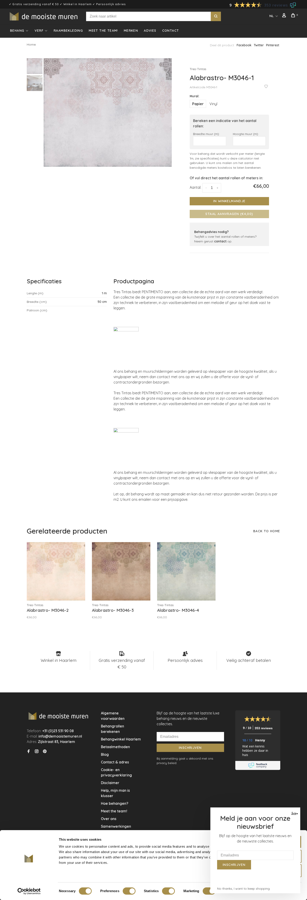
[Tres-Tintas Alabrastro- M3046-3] (121, 571)
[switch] (129, 891)
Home (31, 44)
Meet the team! (103, 31)
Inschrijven (190, 748)
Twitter (259, 45)
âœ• (294, 814)
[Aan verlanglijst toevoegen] (266, 86)
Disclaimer (110, 782)
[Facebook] (28, 751)
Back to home (266, 531)
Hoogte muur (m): (246, 134)
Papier (198, 104)
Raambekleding (68, 31)
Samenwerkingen (116, 826)
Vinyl (213, 104)
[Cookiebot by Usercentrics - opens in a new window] (29, 891)
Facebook (244, 45)
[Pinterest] (45, 751)
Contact (170, 31)
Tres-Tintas (198, 69)
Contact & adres (115, 762)
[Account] (284, 16)
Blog (105, 754)
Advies (150, 31)
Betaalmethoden (115, 747)
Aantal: (195, 187)
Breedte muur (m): (206, 134)
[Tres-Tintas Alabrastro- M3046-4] (186, 571)
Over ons (108, 818)
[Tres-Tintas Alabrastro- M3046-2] (56, 571)
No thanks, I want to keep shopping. (243, 889)
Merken (131, 31)
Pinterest (272, 45)
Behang (17, 31)
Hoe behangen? (114, 803)
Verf (39, 31)
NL (271, 16)
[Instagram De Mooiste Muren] (36, 751)
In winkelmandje (229, 201)
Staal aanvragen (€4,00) (229, 214)
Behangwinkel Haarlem (121, 739)
